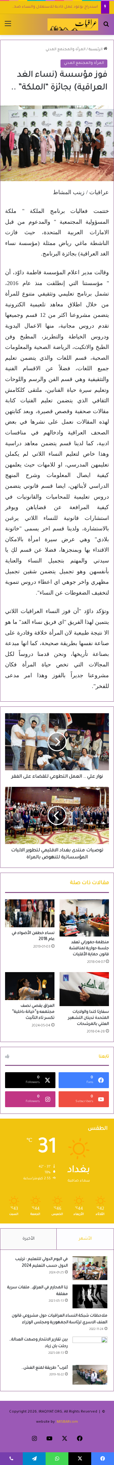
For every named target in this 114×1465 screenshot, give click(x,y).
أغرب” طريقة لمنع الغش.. (45, 1368)
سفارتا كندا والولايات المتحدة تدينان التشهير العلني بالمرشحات (88, 1018)
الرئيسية (96, 50)
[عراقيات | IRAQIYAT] (73, 24)
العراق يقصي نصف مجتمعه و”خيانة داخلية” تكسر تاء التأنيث (33, 1012)
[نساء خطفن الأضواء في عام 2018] (29, 913)
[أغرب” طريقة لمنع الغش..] (90, 1375)
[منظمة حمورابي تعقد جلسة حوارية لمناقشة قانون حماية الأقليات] (84, 918)
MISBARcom (67, 1422)
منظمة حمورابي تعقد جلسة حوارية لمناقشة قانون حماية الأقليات (89, 948)
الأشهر (85, 1239)
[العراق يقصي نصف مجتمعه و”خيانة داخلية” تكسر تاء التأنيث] (29, 986)
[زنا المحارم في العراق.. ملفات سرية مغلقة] (90, 1296)
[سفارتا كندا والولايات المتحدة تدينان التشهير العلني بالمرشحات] (84, 989)
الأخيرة (28, 1239)
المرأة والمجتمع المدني (66, 50)
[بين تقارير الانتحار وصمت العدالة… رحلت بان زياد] (90, 1348)
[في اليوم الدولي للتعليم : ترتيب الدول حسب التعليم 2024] (90, 1268)
